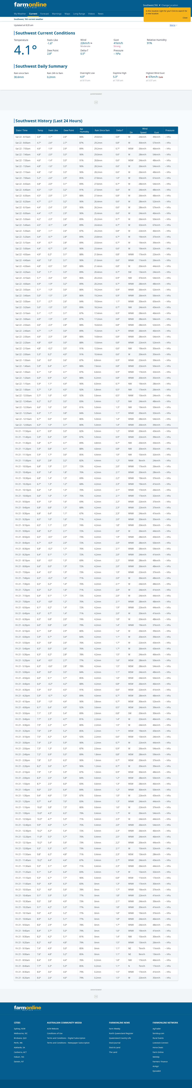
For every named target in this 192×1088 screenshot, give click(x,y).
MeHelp (156, 1057)
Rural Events (158, 1038)
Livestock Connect (160, 1043)
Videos (91, 13)
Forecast (44, 13)
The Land (113, 1052)
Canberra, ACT (20, 1052)
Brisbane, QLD (20, 1038)
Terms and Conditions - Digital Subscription (66, 1038)
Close (185, 17)
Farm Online (158, 1052)
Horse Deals (158, 1047)
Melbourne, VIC (21, 1033)
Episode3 (157, 1071)
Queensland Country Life (120, 1038)
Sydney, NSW (19, 1028)
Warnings (57, 13)
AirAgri (156, 1066)
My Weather (20, 13)
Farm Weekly (114, 1028)
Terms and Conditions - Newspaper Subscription (68, 1043)
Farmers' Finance (160, 1061)
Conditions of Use (54, 1033)
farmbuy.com (158, 1033)
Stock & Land (114, 1047)
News (100, 13)
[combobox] (173, 25)
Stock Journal (114, 1043)
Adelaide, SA (19, 1047)
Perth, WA (18, 1043)
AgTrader (157, 1028)
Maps (67, 13)
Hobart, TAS (19, 1057)
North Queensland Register (121, 1033)
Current (33, 13)
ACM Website (53, 1028)
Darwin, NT (19, 1061)
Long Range (79, 13)
